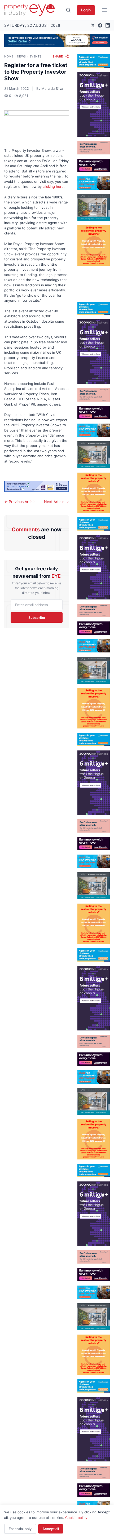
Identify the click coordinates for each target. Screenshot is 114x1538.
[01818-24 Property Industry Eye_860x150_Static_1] (36, 486)
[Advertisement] (93, 281)
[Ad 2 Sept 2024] (93, 245)
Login (86, 10)
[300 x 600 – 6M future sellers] (93, 104)
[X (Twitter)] (93, 25)
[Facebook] (100, 25)
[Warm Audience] (93, 147)
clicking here (53, 186)
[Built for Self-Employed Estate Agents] (93, 183)
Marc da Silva (52, 88)
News (21, 56)
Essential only (20, 1529)
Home (9, 56)
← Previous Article (20, 501)
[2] (93, 61)
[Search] (68, 10)
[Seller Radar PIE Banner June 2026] (57, 40)
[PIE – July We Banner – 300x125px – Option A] (93, 165)
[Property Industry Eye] (29, 10)
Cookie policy (76, 1517)
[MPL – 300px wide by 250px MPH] (93, 207)
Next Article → (56, 501)
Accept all (50, 1529)
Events (35, 56)
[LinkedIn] (108, 25)
